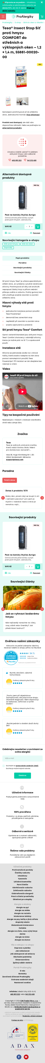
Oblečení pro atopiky (22, 899)
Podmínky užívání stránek (32, 1016)
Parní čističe (22, 884)
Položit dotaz (9, 480)
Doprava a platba (22, 948)
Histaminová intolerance (22, 925)
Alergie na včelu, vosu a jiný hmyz (22, 931)
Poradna (22, 263)
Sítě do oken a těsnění (33, 22)
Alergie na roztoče (22, 913)
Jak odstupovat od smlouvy (22, 954)
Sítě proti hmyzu (11, 244)
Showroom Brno (22, 960)
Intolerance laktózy (22, 916)
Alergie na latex (22, 937)
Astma (22, 934)
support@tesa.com (14, 459)
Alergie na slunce (22, 940)
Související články (22, 272)
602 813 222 (16, 160)
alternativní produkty (12, 128)
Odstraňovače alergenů (22, 893)
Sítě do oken (27, 244)
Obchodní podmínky (22, 957)
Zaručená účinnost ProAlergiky (16, 977)
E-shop (18, 22)
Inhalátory (22, 876)
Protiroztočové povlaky (22, 870)
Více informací (33, 115)
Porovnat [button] (36, 233)
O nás (22, 971)
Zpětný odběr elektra (22, 963)
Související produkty (22, 267)
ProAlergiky (7, 22)
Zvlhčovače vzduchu (22, 890)
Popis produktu (22, 258)
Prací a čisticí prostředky (22, 896)
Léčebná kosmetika (22, 882)
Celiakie (22, 928)
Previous (3, 498)
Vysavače (22, 879)
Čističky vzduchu (22, 873)
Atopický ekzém (22, 922)
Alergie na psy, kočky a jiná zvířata (22, 919)
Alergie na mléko (22, 910)
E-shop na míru (17, 1020)
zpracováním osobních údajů (27, 765)
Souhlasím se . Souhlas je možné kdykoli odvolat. (22, 767)
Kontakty (22, 974)
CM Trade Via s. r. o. (29, 1001)
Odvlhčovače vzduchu (22, 887)
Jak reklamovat (22, 951)
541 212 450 (31, 160)
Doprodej (8, 247)
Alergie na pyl (22, 907)
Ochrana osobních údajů (22, 979)
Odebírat (22, 775)
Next (42, 498)
